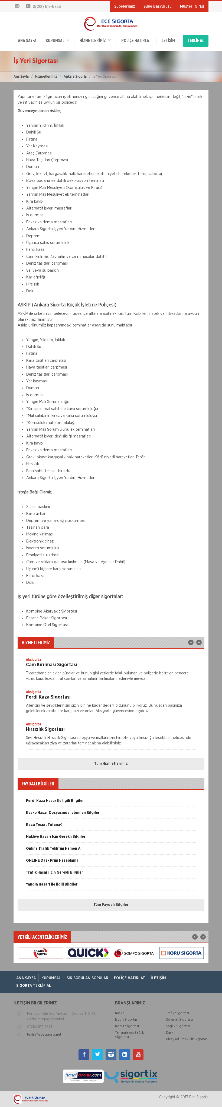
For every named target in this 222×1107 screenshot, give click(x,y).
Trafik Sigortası (177, 1013)
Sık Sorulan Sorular (87, 978)
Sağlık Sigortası (178, 1026)
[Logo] (111, 23)
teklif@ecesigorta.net (44, 1034)
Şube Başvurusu (157, 6)
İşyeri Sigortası (126, 1020)
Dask (170, 1033)
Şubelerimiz (124, 6)
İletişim (168, 41)
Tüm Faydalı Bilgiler (111, 905)
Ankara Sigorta (75, 76)
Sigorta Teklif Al (33, 986)
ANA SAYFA (27, 41)
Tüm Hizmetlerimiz (111, 764)
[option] (111, 671)
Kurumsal (56, 41)
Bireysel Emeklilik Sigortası (187, 1039)
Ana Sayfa (21, 76)
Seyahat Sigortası (179, 1020)
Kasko (120, 1013)
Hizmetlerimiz (46, 76)
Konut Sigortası (127, 1026)
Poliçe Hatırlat (136, 41)
